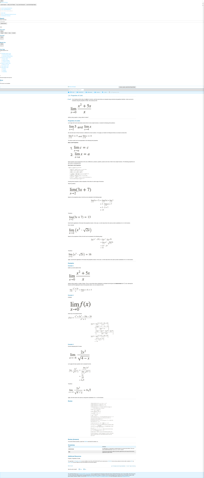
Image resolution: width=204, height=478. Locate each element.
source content (70, 462)
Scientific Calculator (6, 61)
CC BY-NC (110, 461)
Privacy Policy (89, 476)
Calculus (98, 92)
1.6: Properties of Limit (77, 461)
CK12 (132, 461)
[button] (4, 70)
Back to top (70, 465)
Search (70, 90)
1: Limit (105, 92)
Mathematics (89, 92)
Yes (81, 469)
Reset (2, 31)
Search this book (3, 19)
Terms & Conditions (96, 476)
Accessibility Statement (104, 476)
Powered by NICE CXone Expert (84, 473)
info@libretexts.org (125, 476)
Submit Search (3, 23)
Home (73, 92)
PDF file (86, 441)
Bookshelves (81, 92)
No (85, 469)
